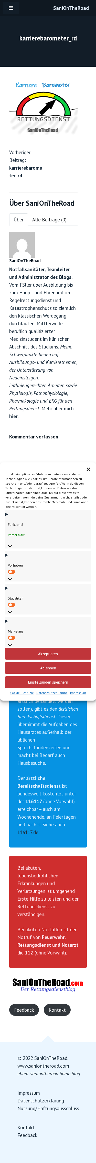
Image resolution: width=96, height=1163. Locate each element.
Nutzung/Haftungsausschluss (48, 1108)
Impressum (78, 693)
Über (19, 220)
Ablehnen (48, 668)
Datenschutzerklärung (52, 693)
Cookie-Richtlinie (22, 693)
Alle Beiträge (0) (49, 220)
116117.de (27, 832)
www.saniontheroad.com (43, 1066)
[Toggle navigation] (11, 8)
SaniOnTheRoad (71, 8)
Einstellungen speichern (48, 682)
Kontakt (57, 1010)
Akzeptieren (48, 653)
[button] (88, 468)
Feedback (24, 1010)
